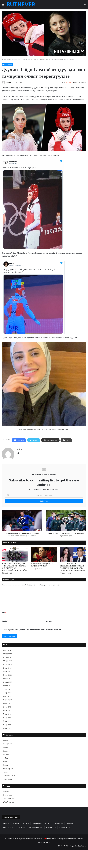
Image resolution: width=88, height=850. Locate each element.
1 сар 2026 (7, 650)
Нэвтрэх (6, 791)
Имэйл (5, 621)
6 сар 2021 (7, 717)
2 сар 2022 (7, 693)
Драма (5, 747)
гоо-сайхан (7, 744)
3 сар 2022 (7, 689)
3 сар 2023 (7, 675)
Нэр (4, 612)
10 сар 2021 (7, 703)
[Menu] (3, 5)
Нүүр (72, 846)
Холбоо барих (80, 846)
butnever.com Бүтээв (54, 838)
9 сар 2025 (7, 664)
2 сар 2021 (7, 728)
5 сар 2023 (7, 671)
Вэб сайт (49, 621)
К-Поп (5, 758)
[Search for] (85, 5)
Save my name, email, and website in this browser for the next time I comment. (32, 630)
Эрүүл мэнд (7, 779)
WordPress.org (8, 802)
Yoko (7, 82)
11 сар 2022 (7, 682)
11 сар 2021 (7, 700)
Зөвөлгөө (6, 751)
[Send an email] (10, 82)
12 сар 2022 (7, 678)
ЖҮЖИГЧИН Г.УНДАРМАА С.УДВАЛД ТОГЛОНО (42, 565)
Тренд (5, 765)
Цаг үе (5, 772)
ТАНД (47, 842)
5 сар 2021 (7, 721)
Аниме (5, 740)
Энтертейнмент (15, 59)
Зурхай (6, 754)
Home (5, 59)
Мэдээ (5, 761)
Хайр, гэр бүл (8, 769)
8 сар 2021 (7, 710)
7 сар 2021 (7, 714)
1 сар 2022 (7, 696)
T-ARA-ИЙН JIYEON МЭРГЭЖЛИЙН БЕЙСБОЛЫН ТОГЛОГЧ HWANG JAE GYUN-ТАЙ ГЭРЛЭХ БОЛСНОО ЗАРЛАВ (72, 567)
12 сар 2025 (7, 654)
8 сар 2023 (7, 668)
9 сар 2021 (7, 707)
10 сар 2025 (7, 661)
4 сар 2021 (7, 725)
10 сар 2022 (7, 686)
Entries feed (7, 795)
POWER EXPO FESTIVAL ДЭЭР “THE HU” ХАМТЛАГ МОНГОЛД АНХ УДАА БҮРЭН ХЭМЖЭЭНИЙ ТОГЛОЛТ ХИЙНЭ (15, 567)
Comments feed (9, 798)
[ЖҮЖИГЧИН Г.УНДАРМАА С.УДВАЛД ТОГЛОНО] (44, 554)
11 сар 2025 (7, 657)
